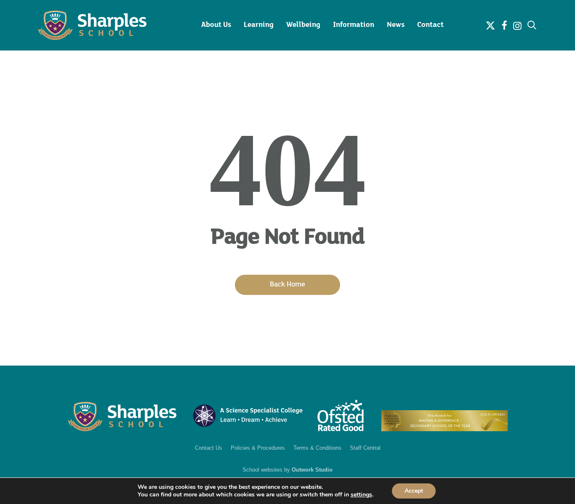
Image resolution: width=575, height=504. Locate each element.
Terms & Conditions (317, 448)
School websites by (287, 470)
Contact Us (208, 448)
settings (361, 495)
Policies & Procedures (258, 448)
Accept (414, 491)
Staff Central (365, 448)
